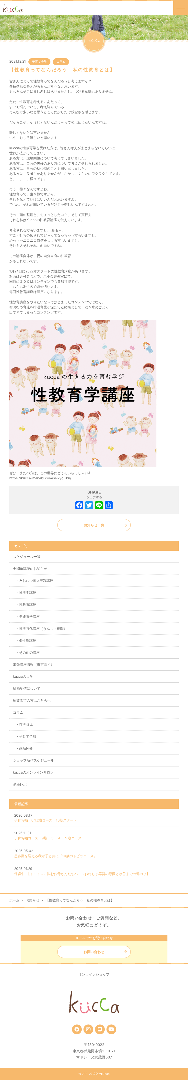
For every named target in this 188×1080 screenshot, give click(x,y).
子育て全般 (39, 61)
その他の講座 (29, 652)
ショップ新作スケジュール (33, 760)
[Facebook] (79, 505)
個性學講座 (27, 640)
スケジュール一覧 (26, 556)
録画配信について (26, 688)
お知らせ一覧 (94, 525)
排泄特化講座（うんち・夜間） (43, 628)
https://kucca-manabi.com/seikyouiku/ (40, 478)
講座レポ (20, 784)
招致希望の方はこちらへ (32, 700)
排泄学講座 (27, 592)
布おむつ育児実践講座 (36, 580)
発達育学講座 (29, 616)
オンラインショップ (94, 974)
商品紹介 (26, 748)
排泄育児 (26, 724)
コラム (61, 61)
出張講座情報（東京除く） (33, 664)
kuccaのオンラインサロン (33, 772)
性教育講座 (27, 604)
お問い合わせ (94, 952)
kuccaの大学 (23, 676)
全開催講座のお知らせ (30, 568)
